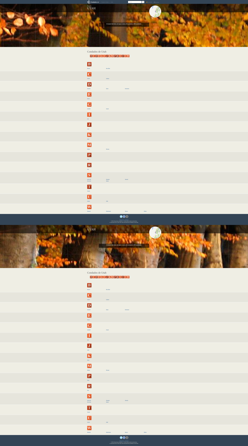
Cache (88, 78)
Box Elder (108, 68)
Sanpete (108, 179)
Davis (107, 88)
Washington (108, 211)
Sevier (107, 180)
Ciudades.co (94, 2)
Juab (88, 128)
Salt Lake (89, 179)
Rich (88, 169)
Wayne (126, 211)
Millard (88, 149)
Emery (88, 98)
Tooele (88, 191)
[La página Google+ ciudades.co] (127, 216)
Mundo (156, 2)
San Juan (89, 180)
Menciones (122, 219)
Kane (88, 138)
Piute (88, 159)
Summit (126, 179)
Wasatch (89, 211)
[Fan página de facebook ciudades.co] (124, 216)
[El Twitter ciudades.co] (121, 216)
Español (149, 2)
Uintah (88, 201)
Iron (88, 118)
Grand (107, 108)
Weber (145, 211)
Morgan (107, 149)
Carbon (107, 78)
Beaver (88, 68)
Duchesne (127, 88)
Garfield (88, 108)
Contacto (127, 219)
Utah (107, 201)
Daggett (88, 88)
